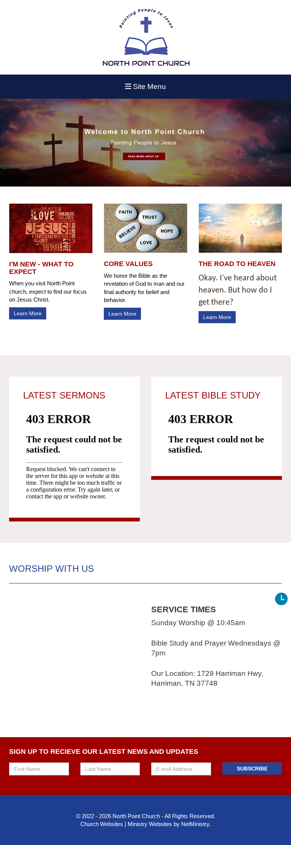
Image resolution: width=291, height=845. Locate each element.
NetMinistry (195, 824)
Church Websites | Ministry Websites (127, 824)
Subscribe (252, 769)
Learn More (28, 313)
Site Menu (148, 86)
